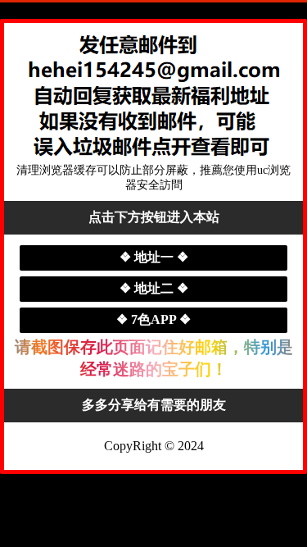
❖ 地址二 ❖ (154, 288)
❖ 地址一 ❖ (154, 257)
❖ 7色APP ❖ (153, 319)
